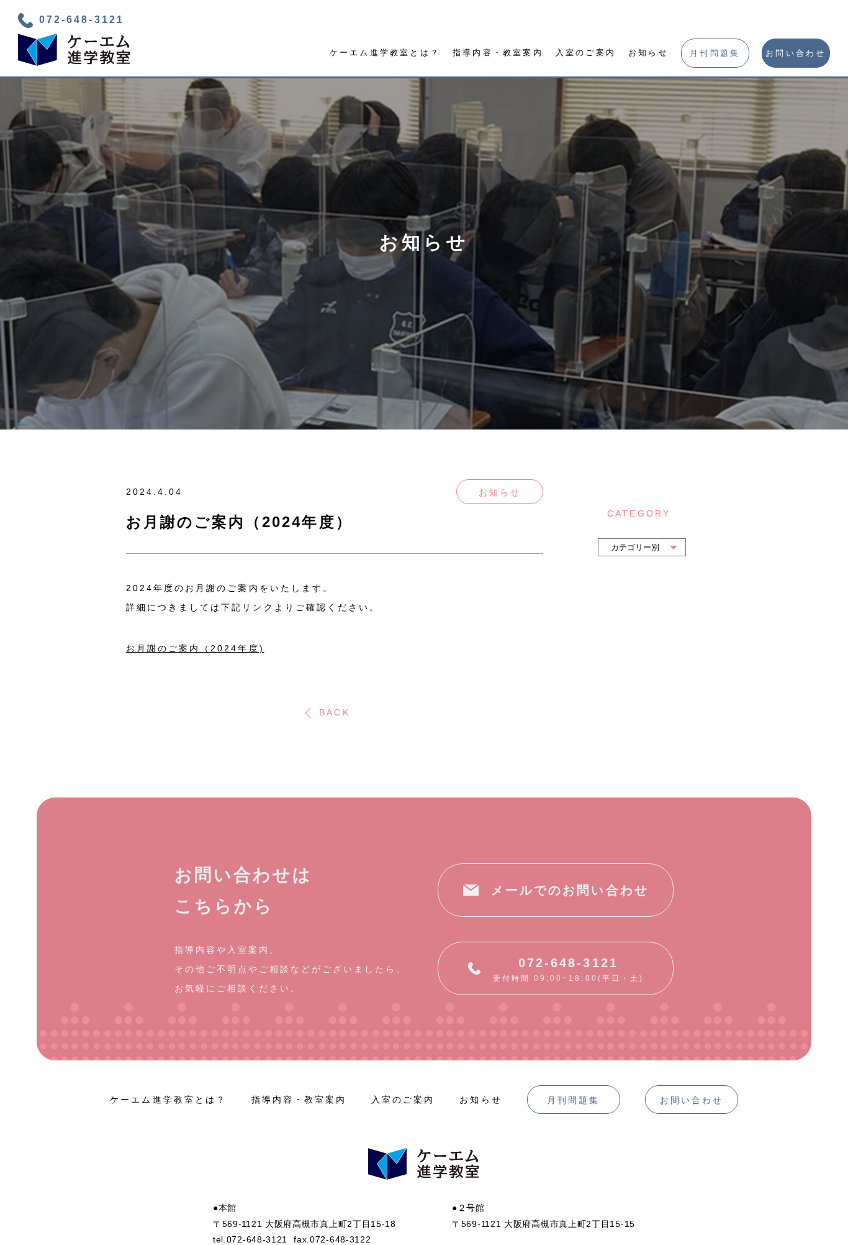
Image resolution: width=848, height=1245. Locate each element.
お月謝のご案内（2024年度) (195, 648)
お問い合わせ (795, 53)
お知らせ (648, 52)
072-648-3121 (81, 19)
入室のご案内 (586, 52)
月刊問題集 (715, 53)
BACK (334, 712)
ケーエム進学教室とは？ (385, 52)
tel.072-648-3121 (250, 1239)
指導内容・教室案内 (498, 52)
